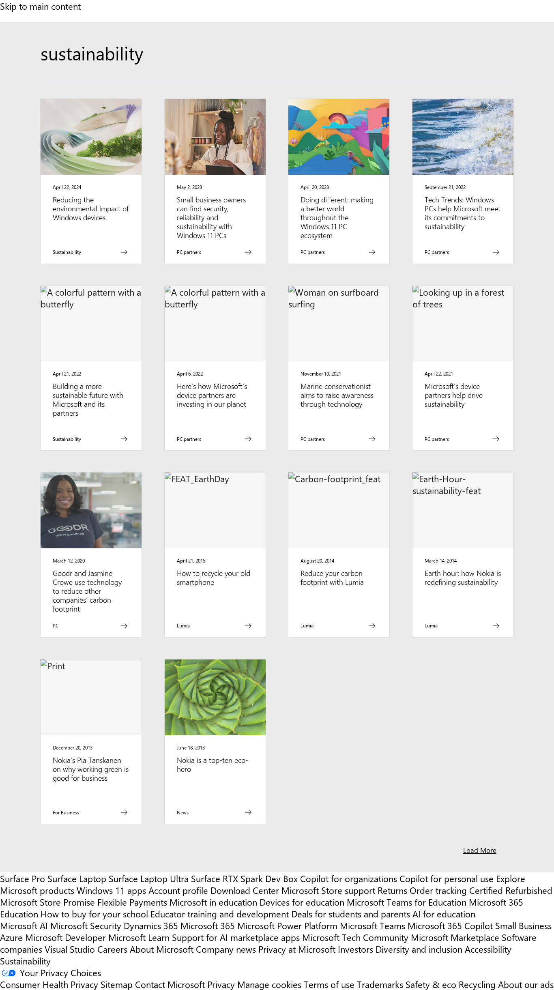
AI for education (443, 913)
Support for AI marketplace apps (236, 937)
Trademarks (380, 984)
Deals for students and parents (350, 913)
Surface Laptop (76, 878)
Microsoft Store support (328, 890)
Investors (355, 949)
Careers (112, 949)
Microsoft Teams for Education (406, 902)
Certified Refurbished (510, 890)
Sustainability (25, 960)
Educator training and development (219, 913)
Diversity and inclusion (419, 949)
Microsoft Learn (139, 937)
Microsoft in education (213, 902)
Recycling (477, 984)
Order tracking (438, 890)
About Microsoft (161, 949)
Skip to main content (40, 6)
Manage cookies (269, 984)
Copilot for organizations (348, 878)
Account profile (178, 890)
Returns (392, 890)
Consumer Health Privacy (49, 984)
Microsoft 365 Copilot (450, 925)
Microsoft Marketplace (455, 937)
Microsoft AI (24, 925)
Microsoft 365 (207, 925)
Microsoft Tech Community (355, 937)
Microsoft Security (85, 925)
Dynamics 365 (151, 925)
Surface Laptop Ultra (149, 878)
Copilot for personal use (446, 878)
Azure (11, 937)
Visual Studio (70, 949)
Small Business (523, 925)
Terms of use (329, 984)
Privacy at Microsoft (296, 949)
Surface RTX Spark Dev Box (244, 878)
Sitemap (117, 984)
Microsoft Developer (65, 937)
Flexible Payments (132, 902)
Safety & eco (431, 984)
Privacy (222, 984)
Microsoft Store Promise (47, 902)
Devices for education (302, 902)
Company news (226, 949)
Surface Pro (22, 878)
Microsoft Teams (372, 925)
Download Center (244, 890)
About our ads (526, 984)
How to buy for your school (94, 913)
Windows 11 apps (111, 890)
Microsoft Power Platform (287, 925)
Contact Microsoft (170, 984)
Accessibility (488, 949)
